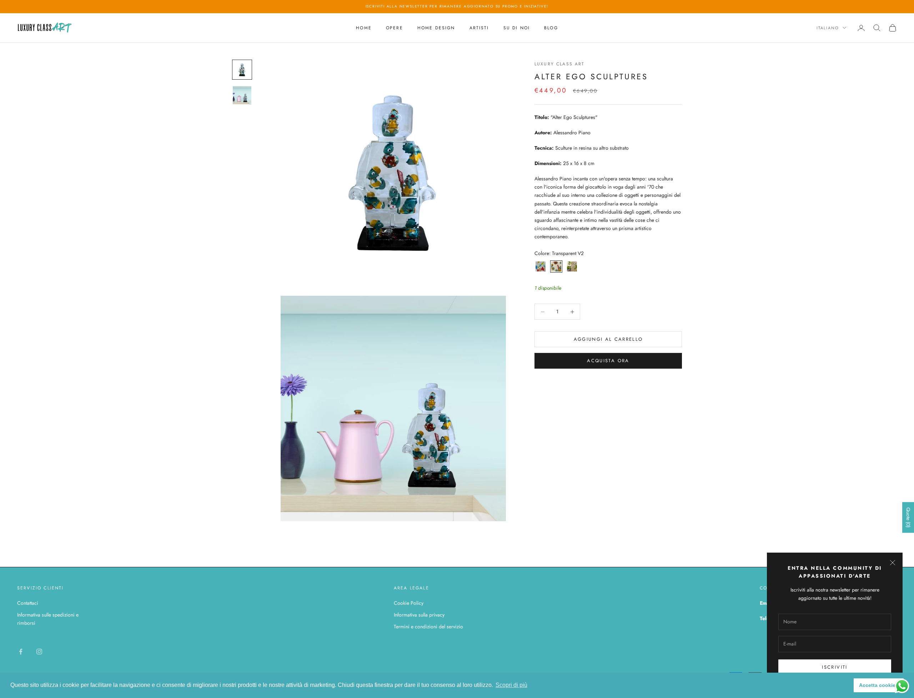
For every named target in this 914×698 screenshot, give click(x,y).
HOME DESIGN (436, 28)
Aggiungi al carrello (608, 339)
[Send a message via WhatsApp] (902, 686)
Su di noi (516, 28)
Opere (394, 28)
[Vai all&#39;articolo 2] (242, 95)
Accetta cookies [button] (878, 685)
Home (364, 28)
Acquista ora (608, 360)
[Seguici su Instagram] (39, 651)
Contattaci (27, 603)
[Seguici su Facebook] (20, 651)
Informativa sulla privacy (419, 614)
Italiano (828, 28)
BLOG (551, 28)
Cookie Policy (408, 603)
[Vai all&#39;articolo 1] (242, 70)
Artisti (479, 28)
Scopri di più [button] (511, 685)
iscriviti (834, 667)
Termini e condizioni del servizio (428, 626)
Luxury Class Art (559, 64)
